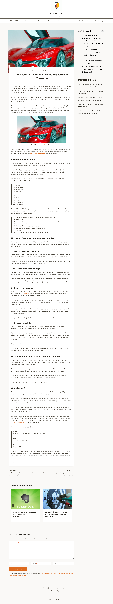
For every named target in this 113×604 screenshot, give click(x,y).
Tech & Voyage (99, 21)
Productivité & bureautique (33, 21)
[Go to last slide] (13, 505)
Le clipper (26, 293)
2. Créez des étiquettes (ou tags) (95, 50)
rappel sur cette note (17, 422)
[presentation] (25, 499)
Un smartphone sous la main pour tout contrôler (93, 67)
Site (55, 564)
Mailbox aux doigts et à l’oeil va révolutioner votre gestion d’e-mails (24, 473)
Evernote (23, 462)
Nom (11, 564)
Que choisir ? (88, 72)
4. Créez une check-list (95, 62)
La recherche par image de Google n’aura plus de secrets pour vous (58, 473)
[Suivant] (69, 505)
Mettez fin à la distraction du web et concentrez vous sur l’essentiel (56, 514)
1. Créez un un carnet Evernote (95, 45)
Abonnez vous (65, 588)
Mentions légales (56, 591)
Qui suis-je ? (47, 588)
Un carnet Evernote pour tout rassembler (93, 39)
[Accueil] (27, 70)
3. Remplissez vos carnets (94, 56)
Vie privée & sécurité (82, 21)
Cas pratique (15, 462)
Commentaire (14, 543)
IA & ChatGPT (13, 21)
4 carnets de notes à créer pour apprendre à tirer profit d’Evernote (25, 514)
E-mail (34, 564)
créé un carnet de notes (37, 153)
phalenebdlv (43, 145)
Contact (56, 588)
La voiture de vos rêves (92, 35)
